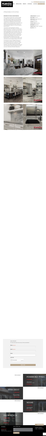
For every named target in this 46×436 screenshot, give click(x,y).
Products (24, 3)
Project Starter (41, 3)
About (8, 3)
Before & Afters (18, 3)
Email (12, 349)
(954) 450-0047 (29, 379)
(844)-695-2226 (3, 429)
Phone (11, 353)
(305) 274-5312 (17, 392)
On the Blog (30, 3)
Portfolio (13, 3)
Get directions (29, 384)
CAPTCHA (12, 357)
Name (12, 345)
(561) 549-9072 (6, 417)
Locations (35, 3)
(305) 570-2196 (29, 405)
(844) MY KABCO (4, 428)
